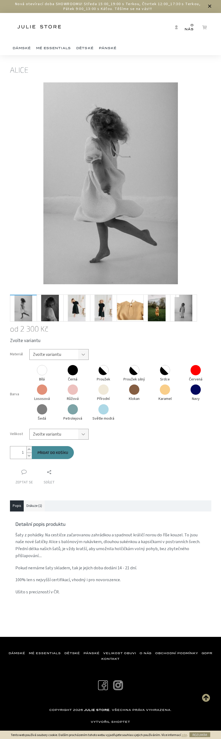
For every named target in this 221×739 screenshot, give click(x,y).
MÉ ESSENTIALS (45, 653)
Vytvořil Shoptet (110, 721)
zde (184, 735)
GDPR (207, 653)
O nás (189, 27)
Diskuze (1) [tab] (34, 505)
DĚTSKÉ (72, 653)
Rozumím (199, 735)
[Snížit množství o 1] (29, 456)
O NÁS (146, 653)
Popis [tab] (17, 505)
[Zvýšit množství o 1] (29, 449)
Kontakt (110, 658)
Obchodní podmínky (176, 653)
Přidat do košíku (52, 452)
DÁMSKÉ (17, 653)
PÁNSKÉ (92, 653)
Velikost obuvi (119, 653)
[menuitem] (22, 48)
